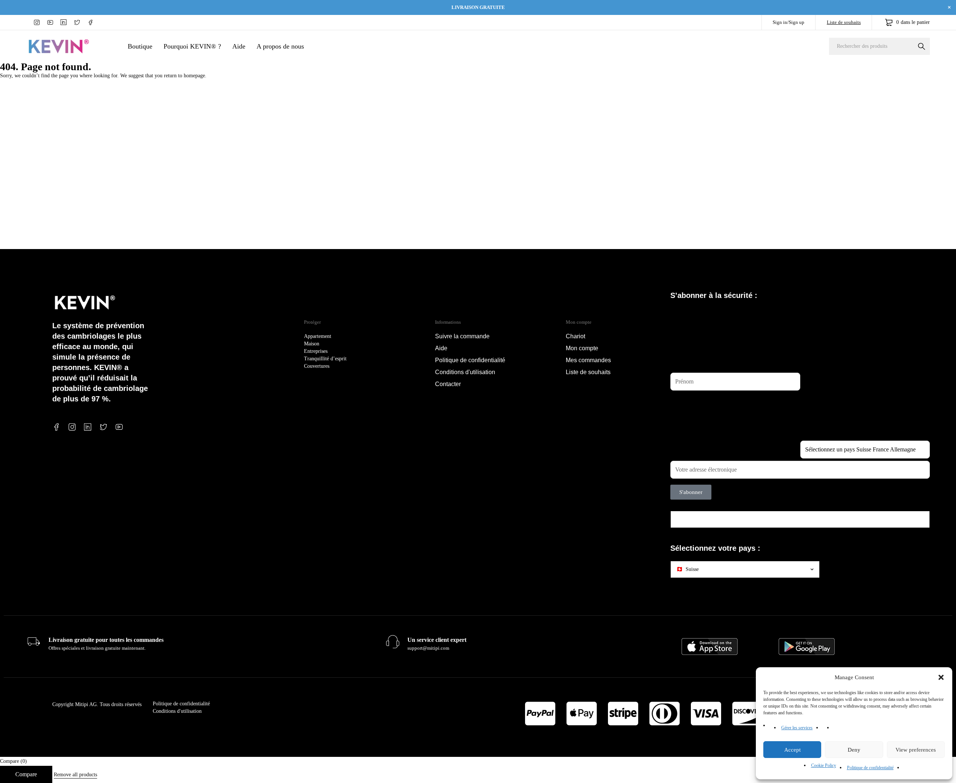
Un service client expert (436, 640)
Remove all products (75, 774)
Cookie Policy (823, 765)
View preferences (916, 750)
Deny (854, 750)
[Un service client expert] (392, 641)
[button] (941, 677)
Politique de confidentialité (870, 767)
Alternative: (682, 504)
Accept (792, 750)
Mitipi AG (86, 704)
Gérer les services (797, 727)
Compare (26, 774)
